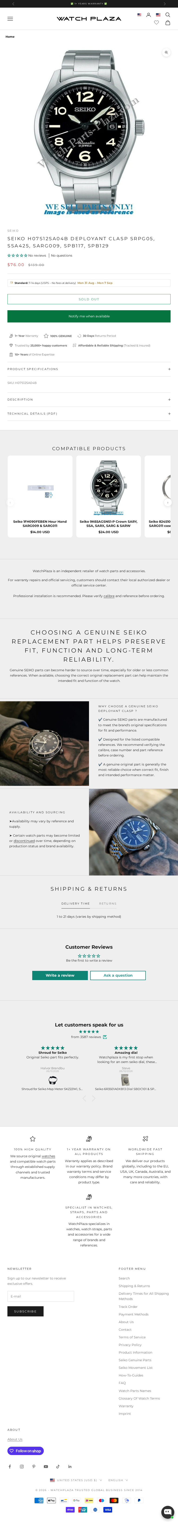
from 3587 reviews (86, 1037)
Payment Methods (134, 1314)
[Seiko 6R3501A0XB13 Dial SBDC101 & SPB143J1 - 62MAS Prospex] (126, 1080)
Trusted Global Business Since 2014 (109, 1490)
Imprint (125, 1414)
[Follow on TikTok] (58, 1466)
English (115, 1480)
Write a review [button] (60, 975)
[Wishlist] (157, 22)
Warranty (126, 1406)
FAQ (122, 1383)
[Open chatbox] (167, 1512)
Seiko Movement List (136, 1368)
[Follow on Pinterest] (34, 1466)
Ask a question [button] (118, 975)
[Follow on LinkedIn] (70, 1466)
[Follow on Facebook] (9, 1466)
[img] (89, 1031)
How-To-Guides (131, 1375)
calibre (109, 596)
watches (48, 1156)
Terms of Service (132, 1337)
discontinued (24, 841)
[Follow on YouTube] (46, 1466)
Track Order (128, 1307)
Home (10, 36)
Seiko (13, 230)
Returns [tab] (108, 903)
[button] (17, 255)
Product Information (135, 1352)
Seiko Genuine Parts (135, 1360)
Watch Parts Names (135, 1391)
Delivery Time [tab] (75, 903)
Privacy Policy (130, 1345)
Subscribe (25, 1311)
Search (124, 1278)
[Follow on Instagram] (21, 1466)
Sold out (89, 299)
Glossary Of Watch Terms (139, 1398)
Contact (125, 1330)
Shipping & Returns (134, 1286)
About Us (126, 1322)
